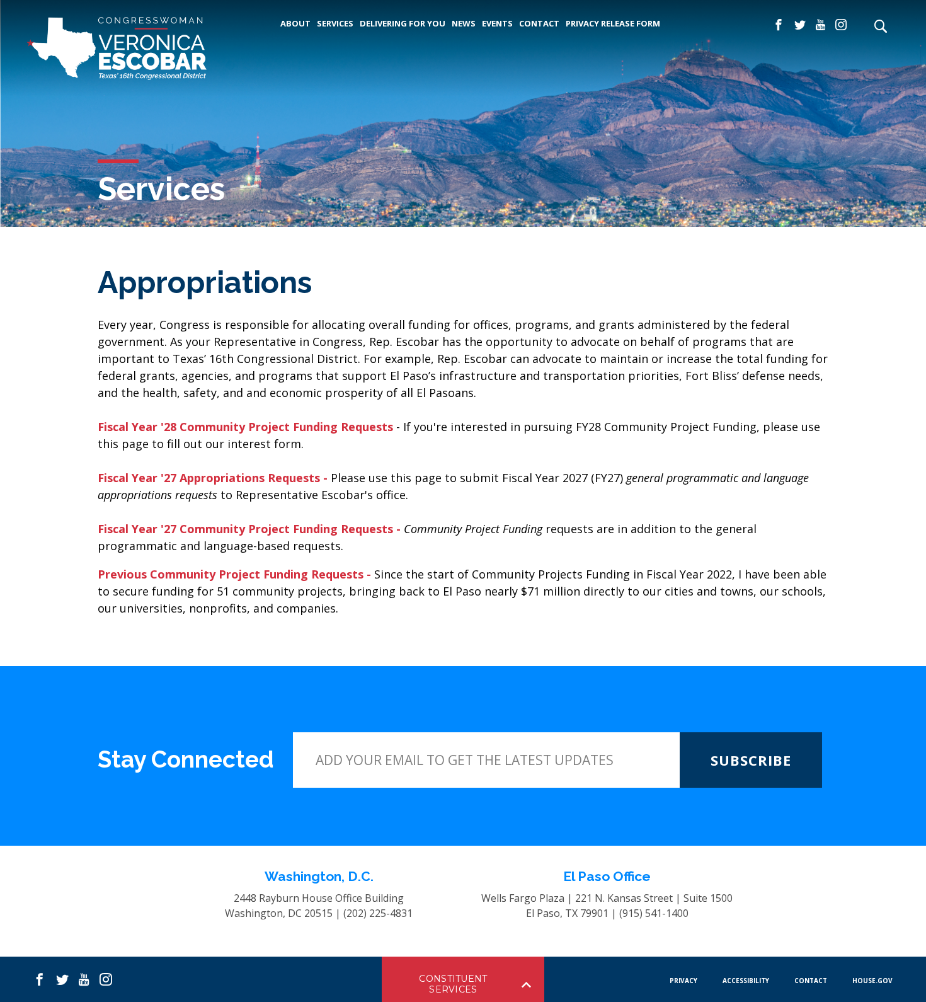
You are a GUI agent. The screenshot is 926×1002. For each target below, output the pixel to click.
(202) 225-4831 (378, 913)
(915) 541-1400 (654, 913)
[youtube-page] (820, 25)
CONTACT (539, 23)
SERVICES (335, 23)
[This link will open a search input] (880, 27)
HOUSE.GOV (872, 980)
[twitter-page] (800, 25)
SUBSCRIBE (751, 760)
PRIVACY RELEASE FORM (613, 23)
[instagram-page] (841, 25)
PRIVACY (683, 980)
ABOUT (295, 23)
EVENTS (497, 23)
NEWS (464, 23)
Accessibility (746, 980)
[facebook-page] (778, 25)
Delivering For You (402, 23)
